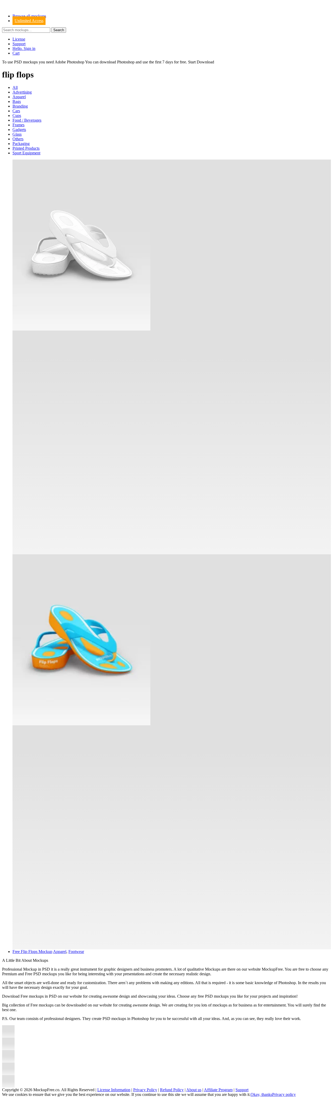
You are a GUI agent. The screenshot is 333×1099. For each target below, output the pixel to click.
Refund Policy (172, 1090)
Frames (18, 125)
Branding (20, 106)
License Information (113, 1090)
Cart (16, 53)
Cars (16, 111)
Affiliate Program (218, 1090)
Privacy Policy (145, 1090)
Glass (17, 134)
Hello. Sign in (23, 48)
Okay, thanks (261, 1094)
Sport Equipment (26, 153)
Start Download (201, 62)
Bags (16, 101)
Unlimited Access (29, 20)
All (15, 87)
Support (18, 44)
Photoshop (126, 62)
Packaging (21, 143)
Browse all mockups (29, 16)
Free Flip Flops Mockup (32, 951)
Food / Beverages (26, 120)
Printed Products (26, 148)
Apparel (19, 97)
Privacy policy (284, 1094)
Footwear (76, 951)
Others (17, 139)
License (18, 39)
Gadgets (19, 129)
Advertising (22, 92)
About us (193, 1090)
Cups (16, 115)
